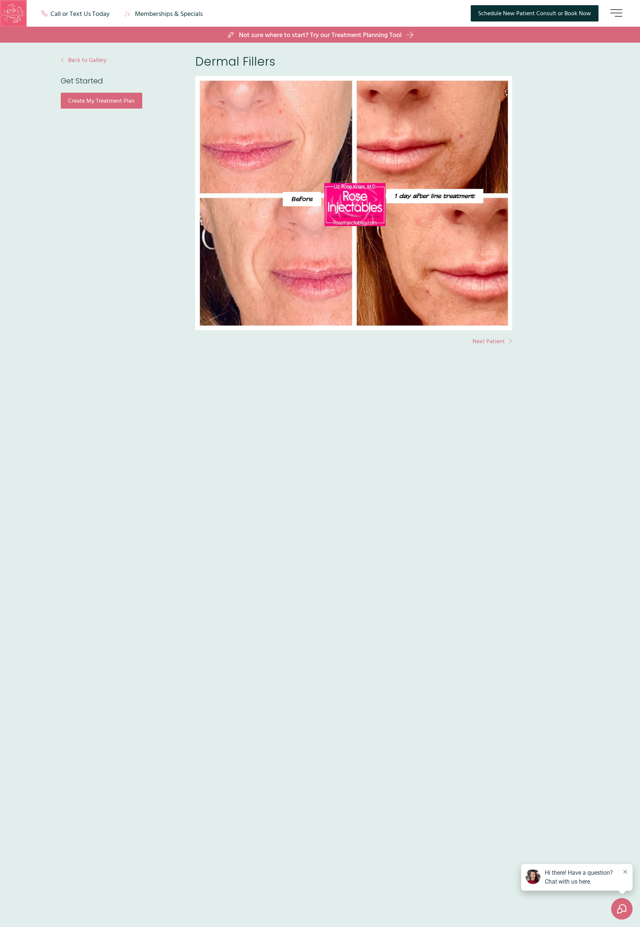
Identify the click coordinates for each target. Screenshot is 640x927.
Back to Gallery (87, 59)
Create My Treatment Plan (105, 102)
